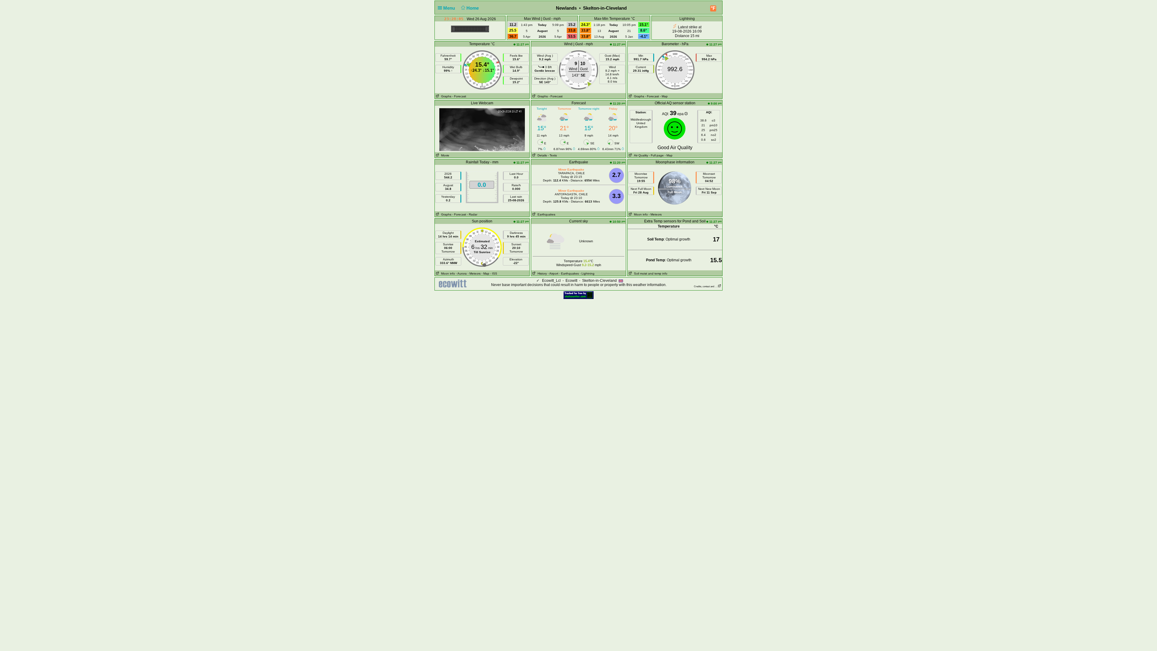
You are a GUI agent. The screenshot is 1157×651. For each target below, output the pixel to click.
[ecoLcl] (454, 283)
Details (541, 155)
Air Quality (640, 155)
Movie (444, 155)
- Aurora (461, 273)
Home (473, 8)
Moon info (640, 214)
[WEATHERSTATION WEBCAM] (482, 150)
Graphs (445, 96)
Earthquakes (545, 214)
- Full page (656, 155)
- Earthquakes (569, 273)
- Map (664, 96)
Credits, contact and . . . (706, 286)
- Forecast (459, 96)
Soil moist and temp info (649, 273)
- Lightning (587, 273)
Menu (449, 8)
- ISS (493, 273)
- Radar (472, 214)
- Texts (552, 155)
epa (681, 114)
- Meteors (655, 214)
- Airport (553, 273)
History (541, 273)
